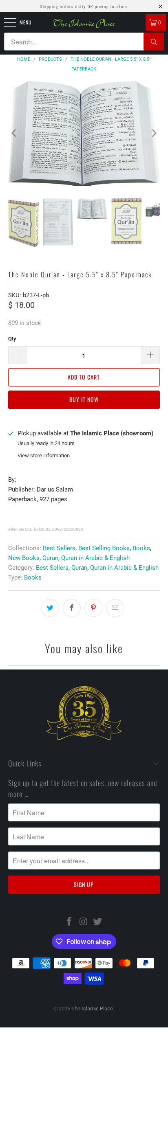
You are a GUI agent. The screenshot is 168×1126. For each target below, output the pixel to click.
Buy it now (84, 399)
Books (141, 548)
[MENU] (5, 22)
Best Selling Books (104, 548)
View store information (44, 455)
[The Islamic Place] (84, 23)
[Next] (153, 133)
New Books (24, 558)
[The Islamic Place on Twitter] (98, 922)
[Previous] (14, 133)
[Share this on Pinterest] (93, 608)
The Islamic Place (92, 1008)
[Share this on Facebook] (72, 608)
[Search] (154, 41)
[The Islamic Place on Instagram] (83, 922)
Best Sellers (59, 548)
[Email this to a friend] (115, 608)
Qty (12, 339)
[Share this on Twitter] (50, 608)
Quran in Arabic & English (95, 558)
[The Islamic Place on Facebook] (69, 922)
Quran (50, 558)
